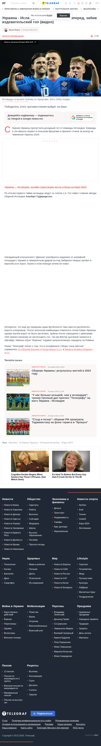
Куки (49, 15)
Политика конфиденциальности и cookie (31, 721)
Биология (8, 574)
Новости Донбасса (13, 540)
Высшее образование (35, 534)
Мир (54, 558)
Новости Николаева (14, 549)
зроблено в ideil (92, 735)
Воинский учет (36, 630)
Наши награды (64, 724)
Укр (97, 3)
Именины (83, 638)
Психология (35, 578)
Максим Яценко (14, 30)
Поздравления (86, 597)
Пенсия (7, 665)
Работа (32, 510)
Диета (32, 574)
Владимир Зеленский (59, 613)
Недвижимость (61, 517)
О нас (5, 721)
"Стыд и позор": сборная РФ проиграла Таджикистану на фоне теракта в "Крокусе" (60, 421)
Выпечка (33, 671)
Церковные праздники (84, 613)
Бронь (32, 617)
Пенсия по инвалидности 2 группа (12, 678)
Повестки (33, 612)
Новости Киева (11, 505)
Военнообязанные (38, 626)
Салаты (33, 690)
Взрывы (8, 619)
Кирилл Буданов (62, 638)
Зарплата (33, 505)
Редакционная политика (67, 721)
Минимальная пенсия (11, 694)
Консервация (35, 676)
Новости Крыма (11, 544)
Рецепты (32, 665)
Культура (83, 583)
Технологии (9, 564)
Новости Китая (61, 583)
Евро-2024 (84, 523)
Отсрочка (33, 621)
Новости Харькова (13, 510)
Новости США (61, 569)
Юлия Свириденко (63, 656)
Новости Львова (12, 523)
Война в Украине (13, 606)
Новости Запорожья (14, 528)
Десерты (33, 685)
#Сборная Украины (28, 443)
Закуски (33, 694)
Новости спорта (39, 367)
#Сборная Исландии (50, 443)
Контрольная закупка (66, 9)
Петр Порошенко (62, 642)
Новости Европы (62, 564)
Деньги (57, 508)
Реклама (49, 724)
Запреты (83, 628)
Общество (33, 499)
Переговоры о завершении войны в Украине (27, 9)
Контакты (80, 724)
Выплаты (33, 514)
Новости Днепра (12, 514)
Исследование (36, 583)
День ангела (85, 633)
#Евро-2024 (67, 443)
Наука (6, 558)
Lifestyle (82, 558)
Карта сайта (26, 728)
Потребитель (85, 569)
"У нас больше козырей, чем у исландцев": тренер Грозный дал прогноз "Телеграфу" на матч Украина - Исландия (61, 398)
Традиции (84, 624)
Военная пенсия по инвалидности (13, 687)
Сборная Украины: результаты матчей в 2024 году (61, 372)
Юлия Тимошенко (62, 647)
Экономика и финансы (60, 501)
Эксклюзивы (89, 9)
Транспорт (59, 513)
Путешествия (85, 578)
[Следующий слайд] (98, 9)
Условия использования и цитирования (21, 724)
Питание (33, 569)
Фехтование (85, 528)
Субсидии (34, 519)
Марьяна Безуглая (63, 651)
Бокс (81, 510)
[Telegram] (74, 3)
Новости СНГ (60, 578)
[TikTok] (90, 3)
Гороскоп (83, 564)
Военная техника (12, 638)
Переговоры (10, 624)
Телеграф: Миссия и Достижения (53, 728)
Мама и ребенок (37, 564)
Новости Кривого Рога (12, 534)
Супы (31, 681)
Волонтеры (9, 633)
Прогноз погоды (37, 544)
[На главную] (50, 3)
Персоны (58, 606)
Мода (81, 574)
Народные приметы (88, 619)
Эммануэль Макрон (63, 628)
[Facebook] (66, 3)
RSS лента (78, 728)
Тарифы (58, 522)
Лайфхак (83, 587)
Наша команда (9, 728)
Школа (32, 528)
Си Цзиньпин (60, 624)
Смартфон (9, 583)
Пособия (33, 540)
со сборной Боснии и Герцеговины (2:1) (39, 349)
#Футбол (12, 443)
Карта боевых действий (11, 613)
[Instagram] (86, 3)
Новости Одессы (12, 519)
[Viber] (70, 3)
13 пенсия (9, 671)
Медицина (34, 523)
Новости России (62, 574)
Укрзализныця (61, 531)
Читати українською (13, 36)
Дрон (6, 578)
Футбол (82, 505)
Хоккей (82, 519)
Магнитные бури (87, 592)
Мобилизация (36, 606)
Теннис (82, 514)
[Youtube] (79, 3)
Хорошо (63, 15)
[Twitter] (82, 3)
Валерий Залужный (63, 633)
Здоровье (33, 558)
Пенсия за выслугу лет (13, 701)
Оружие (8, 628)
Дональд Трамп (61, 619)
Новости (7, 499)
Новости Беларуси (63, 587)
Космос (7, 569)
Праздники (84, 606)
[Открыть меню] (4, 3)
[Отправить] (33, 3)
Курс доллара (60, 527)
